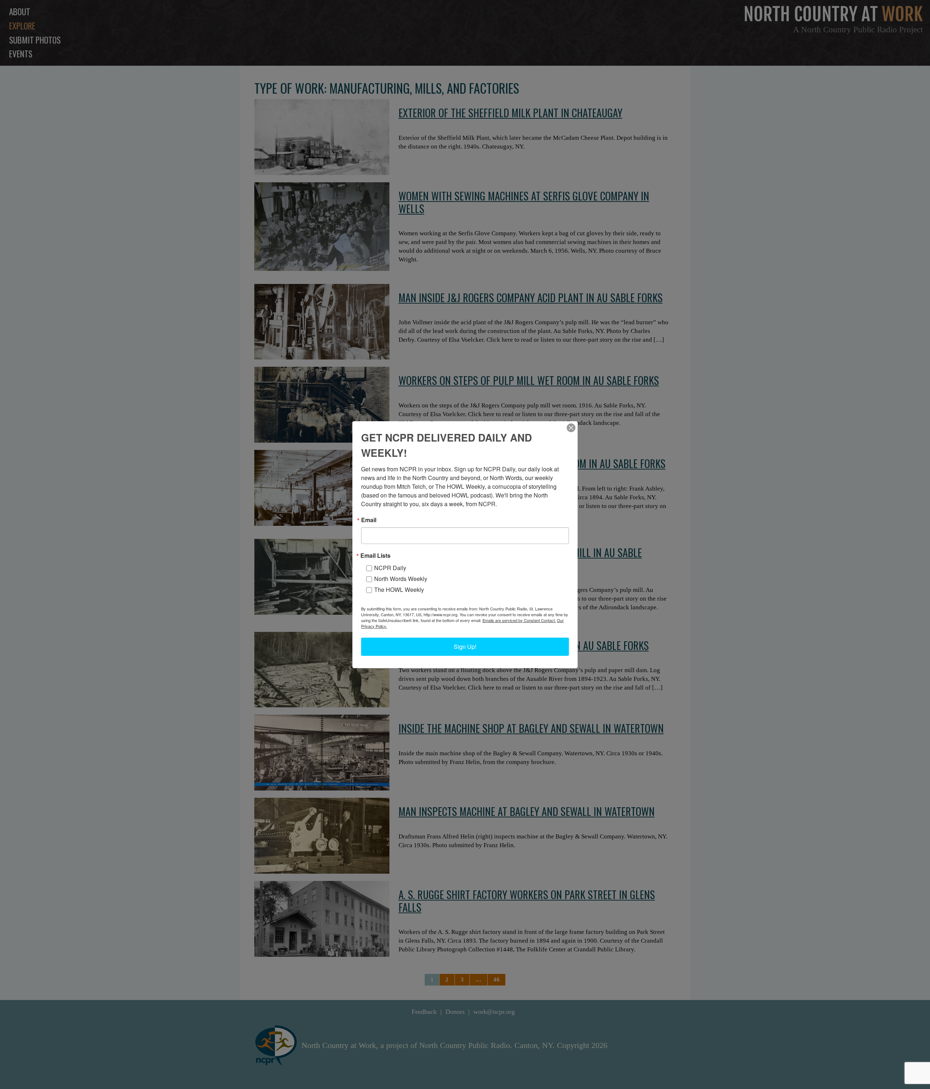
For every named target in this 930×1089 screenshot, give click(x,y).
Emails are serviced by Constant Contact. (519, 620)
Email (368, 520)
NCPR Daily (390, 568)
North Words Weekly (400, 578)
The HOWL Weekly (399, 589)
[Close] (571, 427)
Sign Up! (465, 646)
